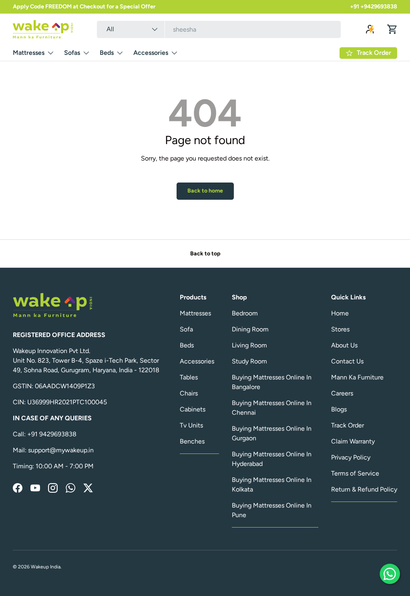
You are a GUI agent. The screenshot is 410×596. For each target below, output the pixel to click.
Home (340, 313)
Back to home (205, 190)
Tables (189, 377)
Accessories (197, 361)
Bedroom (245, 313)
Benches (192, 441)
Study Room (249, 361)
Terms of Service (355, 473)
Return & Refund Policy (364, 489)
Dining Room (250, 329)
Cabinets (192, 409)
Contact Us (347, 361)
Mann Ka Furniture (357, 377)
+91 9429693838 (51, 434)
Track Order (347, 425)
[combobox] (219, 29)
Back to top (205, 253)
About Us (344, 345)
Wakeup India (45, 567)
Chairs (189, 393)
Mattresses (195, 313)
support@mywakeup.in (61, 450)
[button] (392, 29)
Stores (340, 329)
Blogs (339, 409)
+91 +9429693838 (373, 6)
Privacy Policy (350, 457)
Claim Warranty (353, 441)
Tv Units (191, 425)
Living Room (249, 345)
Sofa (186, 329)
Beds (187, 345)
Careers (342, 393)
